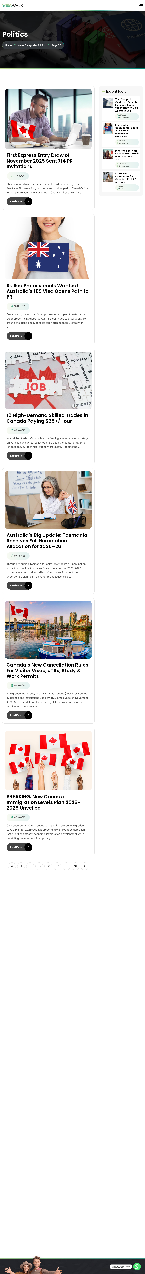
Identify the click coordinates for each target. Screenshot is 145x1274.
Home (8, 45)
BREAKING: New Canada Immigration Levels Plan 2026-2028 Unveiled (43, 802)
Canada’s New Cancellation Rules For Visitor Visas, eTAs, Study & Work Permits (47, 670)
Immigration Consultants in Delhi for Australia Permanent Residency (126, 131)
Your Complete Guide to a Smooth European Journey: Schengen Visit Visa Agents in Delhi (126, 105)
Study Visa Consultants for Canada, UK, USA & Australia (125, 178)
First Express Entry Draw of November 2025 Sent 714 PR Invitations (40, 161)
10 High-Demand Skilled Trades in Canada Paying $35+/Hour (47, 418)
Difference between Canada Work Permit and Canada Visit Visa (127, 155)
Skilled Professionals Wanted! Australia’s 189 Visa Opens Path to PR (48, 291)
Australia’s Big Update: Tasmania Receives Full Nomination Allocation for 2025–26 (47, 541)
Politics (41, 45)
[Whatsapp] (137, 1266)
